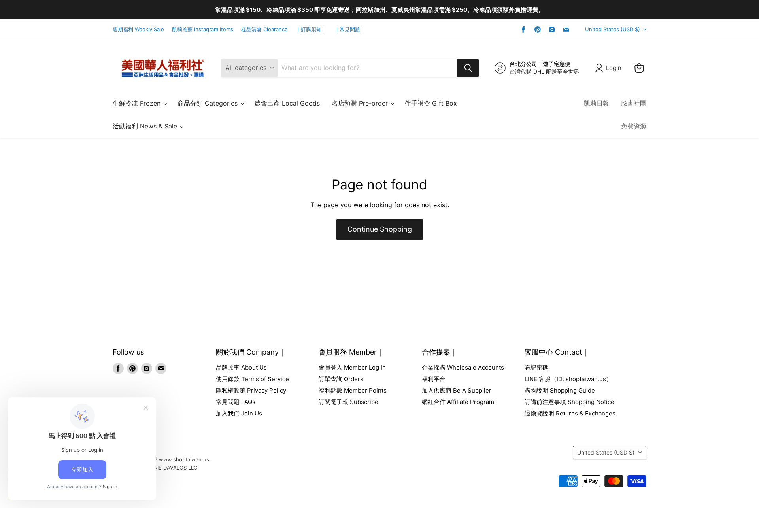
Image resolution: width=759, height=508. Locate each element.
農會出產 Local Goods (287, 103)
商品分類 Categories (208, 103)
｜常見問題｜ (349, 29)
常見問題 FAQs (235, 402)
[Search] (468, 68)
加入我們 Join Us (239, 413)
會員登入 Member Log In (352, 367)
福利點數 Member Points (353, 390)
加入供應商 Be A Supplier (456, 390)
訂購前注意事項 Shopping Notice (569, 402)
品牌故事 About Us (241, 367)
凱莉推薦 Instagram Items (202, 29)
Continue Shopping (379, 229)
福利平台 (434, 379)
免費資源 (633, 126)
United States (612, 29)
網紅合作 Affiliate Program (458, 402)
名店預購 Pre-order (361, 103)
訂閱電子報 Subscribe (348, 402)
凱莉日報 (596, 103)
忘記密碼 (536, 367)
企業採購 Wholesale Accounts (463, 367)
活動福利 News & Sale (146, 126)
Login (613, 68)
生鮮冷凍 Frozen (137, 103)
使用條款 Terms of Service (252, 379)
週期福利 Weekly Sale (138, 29)
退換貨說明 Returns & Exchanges (570, 413)
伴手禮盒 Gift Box (431, 103)
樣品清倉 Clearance (264, 29)
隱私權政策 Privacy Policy (251, 390)
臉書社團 (633, 103)
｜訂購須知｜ (311, 29)
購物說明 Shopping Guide (560, 390)
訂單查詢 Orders (341, 379)
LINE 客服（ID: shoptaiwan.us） (568, 379)
